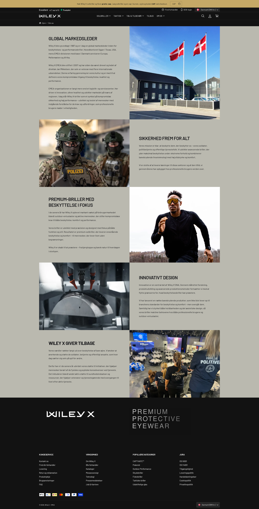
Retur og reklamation (48, 472)
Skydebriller (138, 472)
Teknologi (90, 476)
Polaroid (136, 465)
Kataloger (90, 469)
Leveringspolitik (187, 472)
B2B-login (188, 9)
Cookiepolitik (185, 480)
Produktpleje (44, 476)
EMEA (53, 505)
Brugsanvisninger (46, 480)
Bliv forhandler (92, 465)
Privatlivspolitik (186, 484)
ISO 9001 (183, 461)
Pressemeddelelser (94, 480)
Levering (43, 469)
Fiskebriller (137, 476)
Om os (51, 23)
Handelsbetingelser (188, 476)
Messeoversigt (92, 472)
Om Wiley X (91, 461)
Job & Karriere (92, 484)
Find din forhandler (47, 465)
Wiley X (47, 505)
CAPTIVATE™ (138, 461)
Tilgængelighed (186, 469)
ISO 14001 (184, 465)
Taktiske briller (139, 480)
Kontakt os (43, 461)
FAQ (41, 484)
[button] (103, 16)
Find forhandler (171, 9)
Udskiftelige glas (140, 484)
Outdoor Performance (142, 469)
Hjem (44, 23)
